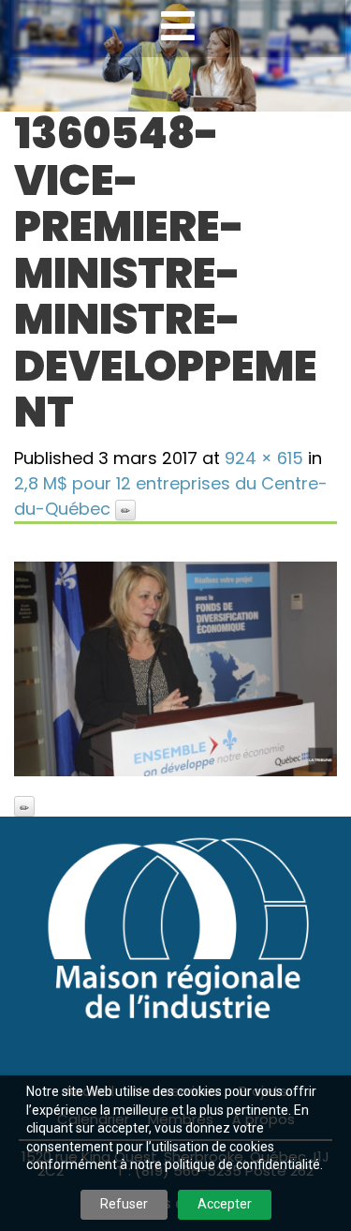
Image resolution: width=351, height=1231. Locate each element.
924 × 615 (264, 458)
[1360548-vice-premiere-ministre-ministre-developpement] (175, 669)
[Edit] (125, 510)
